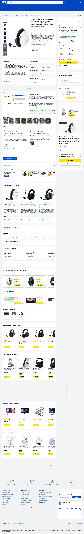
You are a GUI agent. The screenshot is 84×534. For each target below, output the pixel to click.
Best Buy (3, 15)
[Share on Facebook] (72, 509)
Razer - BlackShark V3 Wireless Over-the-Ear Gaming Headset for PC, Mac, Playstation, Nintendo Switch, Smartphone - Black (29, 205)
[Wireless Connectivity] (40, 73)
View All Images (12, 202)
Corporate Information (43, 508)
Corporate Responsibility (44, 512)
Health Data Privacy (32, 527)
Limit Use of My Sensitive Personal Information (54, 527)
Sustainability (42, 514)
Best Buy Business (42, 502)
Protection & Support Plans (26, 500)
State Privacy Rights (25, 527)
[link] (10, 158)
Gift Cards (4, 504)
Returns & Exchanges (6, 496)
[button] (79, 21)
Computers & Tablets (10, 15)
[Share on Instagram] (64, 509)
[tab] (7, 237)
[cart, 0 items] (80, 2)
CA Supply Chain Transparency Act (74, 527)
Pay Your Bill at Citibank (6, 510)
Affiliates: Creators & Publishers (45, 496)
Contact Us (23, 504)
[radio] (63, 51)
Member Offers (24, 512)
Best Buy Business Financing (7, 516)
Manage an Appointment (26, 498)
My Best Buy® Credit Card (7, 508)
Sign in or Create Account (64, 490)
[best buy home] (4, 2)
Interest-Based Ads (19, 527)
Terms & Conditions (73, 32)
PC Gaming (18, 15)
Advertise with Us (42, 494)
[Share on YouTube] (60, 509)
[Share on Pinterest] (76, 509)
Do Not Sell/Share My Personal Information (41, 527)
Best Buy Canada (78, 523)
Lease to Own (4, 512)
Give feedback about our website (19, 523)
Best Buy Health (42, 498)
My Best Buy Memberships (26, 508)
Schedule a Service (24, 496)
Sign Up (76, 497)
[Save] (79, 62)
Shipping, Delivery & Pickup (7, 494)
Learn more (64, 503)
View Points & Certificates (26, 510)
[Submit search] (61, 2)
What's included (64, 32)
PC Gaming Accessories (26, 15)
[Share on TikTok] (68, 509)
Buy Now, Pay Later (6, 514)
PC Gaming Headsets (36, 15)
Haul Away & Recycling (25, 502)
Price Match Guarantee (6, 498)
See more (33, 43)
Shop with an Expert (25, 494)
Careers (40, 510)
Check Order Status (6, 492)
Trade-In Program (5, 502)
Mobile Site (70, 523)
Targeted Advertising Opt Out (65, 527)
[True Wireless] (36, 75)
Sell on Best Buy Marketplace (45, 492)
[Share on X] (80, 509)
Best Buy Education (43, 500)
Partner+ (41, 504)
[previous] (31, 50)
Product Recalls (5, 500)
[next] (54, 50)
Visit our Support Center (25, 492)
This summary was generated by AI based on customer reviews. (40, 107)
